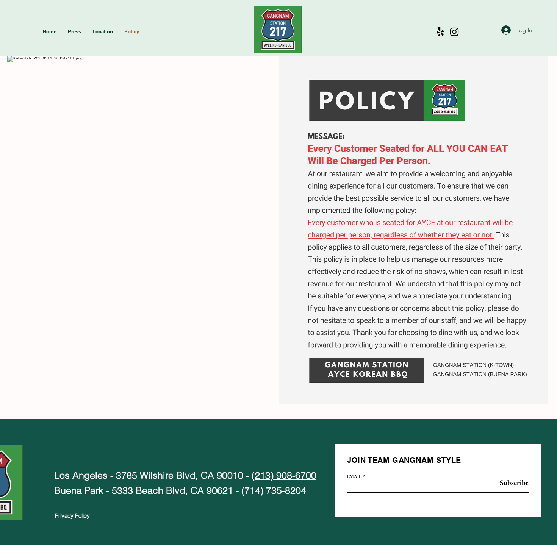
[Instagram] (454, 31)
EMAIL (354, 476)
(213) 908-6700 (284, 475)
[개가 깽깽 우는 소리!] (440, 31)
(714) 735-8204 (273, 490)
